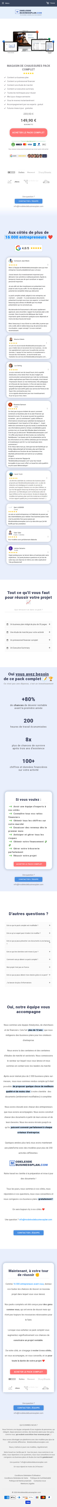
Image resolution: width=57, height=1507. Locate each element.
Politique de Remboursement (20, 1481)
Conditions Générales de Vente (16, 1478)
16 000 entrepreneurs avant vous (28, 1284)
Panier (52, 3)
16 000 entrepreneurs (26, 237)
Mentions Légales (27, 1484)
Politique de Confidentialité (40, 1478)
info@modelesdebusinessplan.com (35, 1219)
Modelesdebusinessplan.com (29, 1492)
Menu (7, 3)
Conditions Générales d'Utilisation (28, 1475)
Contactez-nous (40, 1481)
